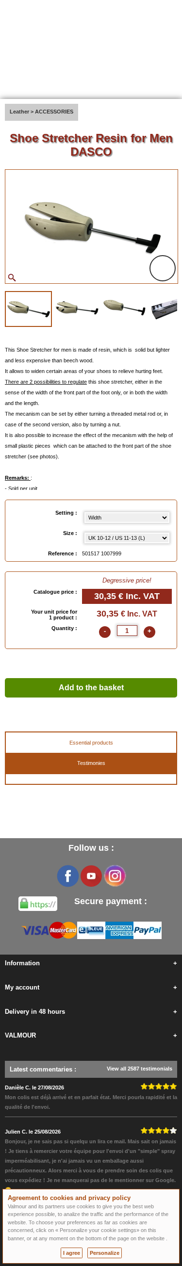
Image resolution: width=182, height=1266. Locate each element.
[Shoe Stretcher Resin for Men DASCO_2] (76, 308)
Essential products (91, 743)
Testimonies (91, 763)
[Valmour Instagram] (114, 876)
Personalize (104, 1253)
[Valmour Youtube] (91, 876)
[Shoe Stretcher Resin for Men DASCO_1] (28, 309)
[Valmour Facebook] (68, 876)
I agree (71, 1253)
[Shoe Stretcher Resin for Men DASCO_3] (124, 308)
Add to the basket (91, 687)
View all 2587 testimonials (139, 1068)
